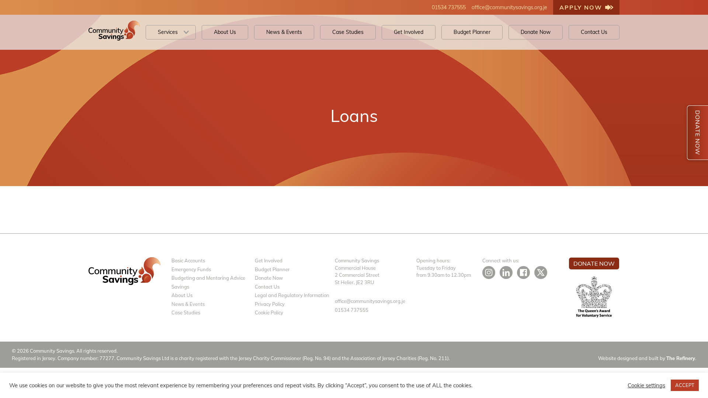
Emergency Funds (191, 269)
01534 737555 (449, 7)
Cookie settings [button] (646, 385)
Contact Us (594, 32)
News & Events (284, 32)
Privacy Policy (270, 304)
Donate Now (536, 32)
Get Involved (408, 32)
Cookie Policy (269, 312)
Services (168, 32)
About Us (225, 32)
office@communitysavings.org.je (509, 7)
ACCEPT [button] (684, 385)
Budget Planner (472, 32)
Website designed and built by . (647, 358)
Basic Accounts (188, 260)
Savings (180, 287)
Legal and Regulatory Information (292, 295)
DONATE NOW (697, 132)
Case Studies (348, 32)
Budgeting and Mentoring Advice (208, 278)
